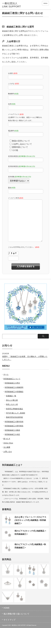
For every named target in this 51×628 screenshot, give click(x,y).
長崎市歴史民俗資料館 (14, 417)
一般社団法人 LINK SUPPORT (18, 625)
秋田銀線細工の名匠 (12, 434)
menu (45, 3)
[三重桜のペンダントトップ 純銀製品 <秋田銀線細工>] (7, 569)
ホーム (5, 374)
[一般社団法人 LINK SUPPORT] (12, 5)
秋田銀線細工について (11, 379)
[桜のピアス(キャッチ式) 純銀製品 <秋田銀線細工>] (43, 583)
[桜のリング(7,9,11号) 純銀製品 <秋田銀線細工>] (7, 583)
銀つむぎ (6, 439)
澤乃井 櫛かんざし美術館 (15, 413)
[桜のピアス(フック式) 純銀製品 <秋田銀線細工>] (19, 569)
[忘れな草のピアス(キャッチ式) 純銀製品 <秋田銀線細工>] (31, 583)
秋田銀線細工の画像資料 (14, 387)
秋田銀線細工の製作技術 (14, 422)
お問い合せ (7, 452)
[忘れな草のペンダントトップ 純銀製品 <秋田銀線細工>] (43, 569)
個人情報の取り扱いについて (16, 614)
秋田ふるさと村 (12, 404)
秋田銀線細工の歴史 (12, 383)
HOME (6, 608)
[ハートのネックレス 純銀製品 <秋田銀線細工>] (7, 596)
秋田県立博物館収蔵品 (14, 409)
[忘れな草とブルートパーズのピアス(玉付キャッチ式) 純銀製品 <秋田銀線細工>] (31, 569)
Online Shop (8, 443)
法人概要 (6, 447)
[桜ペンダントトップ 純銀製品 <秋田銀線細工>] (19, 583)
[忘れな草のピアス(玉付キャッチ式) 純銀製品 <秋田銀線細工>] (19, 596)
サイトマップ (9, 620)
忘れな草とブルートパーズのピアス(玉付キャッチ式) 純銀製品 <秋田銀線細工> (30, 520)
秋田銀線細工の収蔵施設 (14, 392)
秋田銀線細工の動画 (12, 430)
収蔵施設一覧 (11, 396)
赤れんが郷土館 (12, 400)
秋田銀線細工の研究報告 (14, 426)
